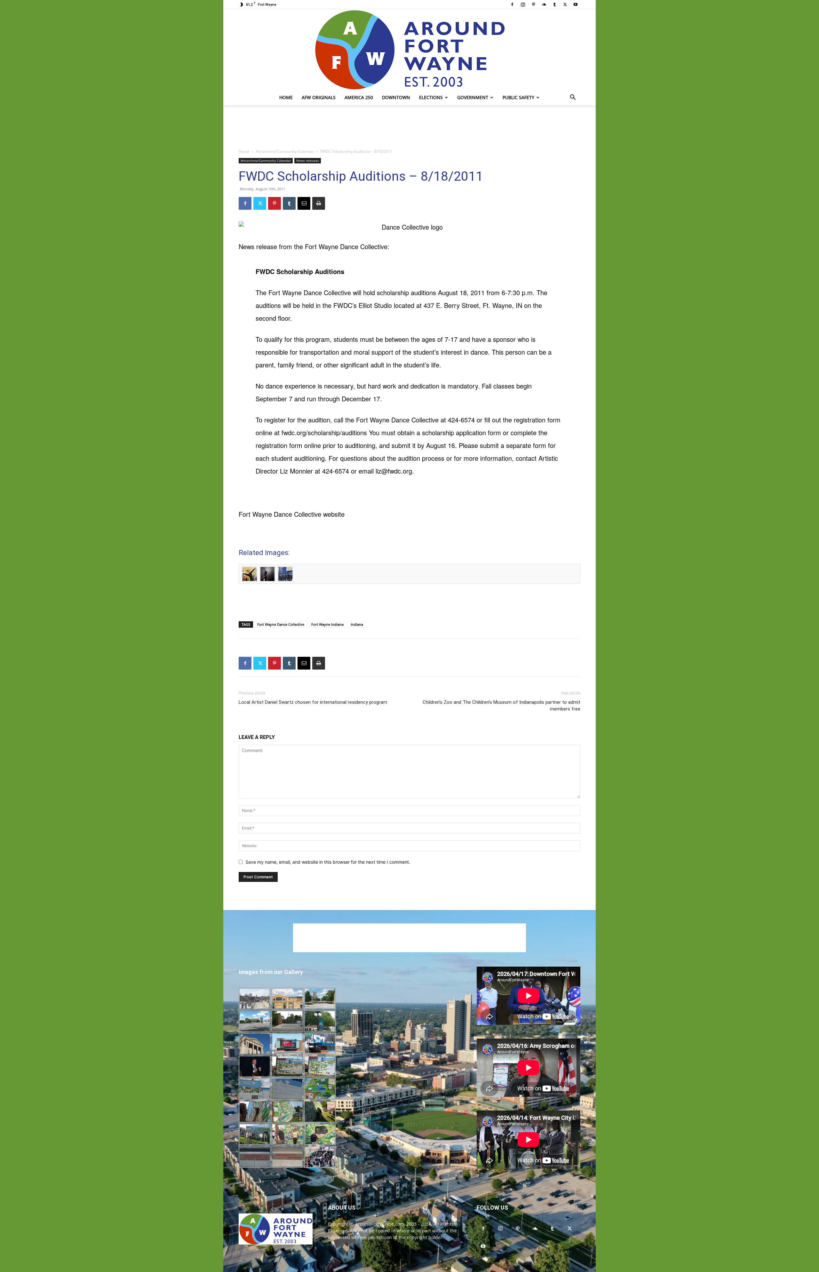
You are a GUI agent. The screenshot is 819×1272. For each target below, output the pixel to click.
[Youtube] (575, 4)
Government (472, 97)
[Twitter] (565, 4)
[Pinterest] (533, 4)
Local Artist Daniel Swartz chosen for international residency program (313, 702)
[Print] (318, 203)
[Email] (304, 203)
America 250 (359, 97)
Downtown (396, 97)
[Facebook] (512, 4)
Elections (431, 97)
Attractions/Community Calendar (285, 151)
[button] (572, 98)
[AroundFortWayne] (409, 49)
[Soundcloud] (544, 4)
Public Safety (518, 97)
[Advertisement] (409, 127)
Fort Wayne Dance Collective (280, 624)
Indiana (357, 624)
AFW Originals (319, 97)
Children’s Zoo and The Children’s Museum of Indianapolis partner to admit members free (501, 705)
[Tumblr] (554, 4)
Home (286, 97)
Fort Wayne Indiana (327, 624)
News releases (307, 160)
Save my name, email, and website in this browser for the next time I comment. (327, 862)
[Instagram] (523, 4)
